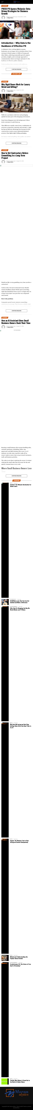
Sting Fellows (10, 17)
